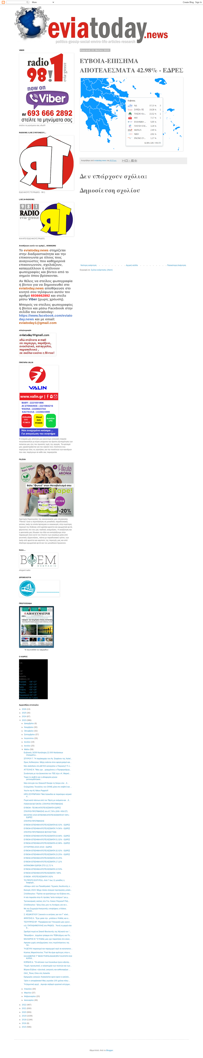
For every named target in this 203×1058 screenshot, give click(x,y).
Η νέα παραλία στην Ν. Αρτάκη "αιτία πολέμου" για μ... (46, 897)
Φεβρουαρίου (30, 996)
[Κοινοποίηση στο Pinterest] (135, 160)
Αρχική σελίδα (132, 265)
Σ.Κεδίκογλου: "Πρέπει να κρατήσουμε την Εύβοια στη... (47, 894)
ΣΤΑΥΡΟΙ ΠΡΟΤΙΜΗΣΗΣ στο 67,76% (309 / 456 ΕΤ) (46, 811)
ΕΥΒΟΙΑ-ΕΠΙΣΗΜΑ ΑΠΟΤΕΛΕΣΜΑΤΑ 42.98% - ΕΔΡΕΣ (47, 843)
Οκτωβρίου (29, 731)
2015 (24, 1027)
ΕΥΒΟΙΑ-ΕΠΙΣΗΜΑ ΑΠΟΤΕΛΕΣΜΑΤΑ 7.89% (42, 873)
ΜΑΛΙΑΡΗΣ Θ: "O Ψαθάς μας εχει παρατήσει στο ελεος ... (48, 939)
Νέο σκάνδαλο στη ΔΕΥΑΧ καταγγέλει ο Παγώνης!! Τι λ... (47, 766)
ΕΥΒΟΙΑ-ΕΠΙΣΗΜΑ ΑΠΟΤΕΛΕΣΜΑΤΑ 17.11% (43, 862)
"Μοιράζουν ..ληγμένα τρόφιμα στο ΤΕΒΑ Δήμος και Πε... (47, 935)
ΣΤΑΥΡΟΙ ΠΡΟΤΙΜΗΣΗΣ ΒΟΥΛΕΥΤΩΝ (40, 832)
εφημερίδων (44, 650)
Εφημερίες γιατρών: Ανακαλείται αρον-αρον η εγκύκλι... (47, 977)
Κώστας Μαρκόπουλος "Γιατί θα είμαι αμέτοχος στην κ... (47, 952)
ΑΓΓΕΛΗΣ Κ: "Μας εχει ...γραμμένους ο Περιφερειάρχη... (47, 770)
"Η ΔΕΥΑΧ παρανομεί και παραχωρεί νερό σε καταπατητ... (48, 949)
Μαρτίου (28, 993)
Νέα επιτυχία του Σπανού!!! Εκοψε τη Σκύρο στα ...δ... (46, 783)
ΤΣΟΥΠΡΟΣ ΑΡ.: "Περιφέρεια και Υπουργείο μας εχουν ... (48, 922)
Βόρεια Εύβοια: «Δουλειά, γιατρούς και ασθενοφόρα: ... (47, 970)
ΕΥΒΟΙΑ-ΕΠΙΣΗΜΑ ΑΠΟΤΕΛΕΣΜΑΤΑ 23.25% (43, 858)
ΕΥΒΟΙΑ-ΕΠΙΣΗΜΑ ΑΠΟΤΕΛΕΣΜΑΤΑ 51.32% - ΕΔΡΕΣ (47, 839)
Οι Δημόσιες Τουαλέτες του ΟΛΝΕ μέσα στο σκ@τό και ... (48, 787)
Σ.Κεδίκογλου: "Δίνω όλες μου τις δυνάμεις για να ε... (46, 905)
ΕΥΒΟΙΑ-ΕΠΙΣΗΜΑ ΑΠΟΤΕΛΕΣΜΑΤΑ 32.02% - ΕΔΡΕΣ (47, 851)
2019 (24, 1016)
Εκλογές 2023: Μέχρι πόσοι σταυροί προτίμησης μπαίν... (48, 890)
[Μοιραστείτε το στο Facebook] (132, 160)
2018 (24, 1020)
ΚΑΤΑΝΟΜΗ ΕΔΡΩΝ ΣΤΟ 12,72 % (38, 865)
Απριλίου (28, 989)
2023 (24, 720)
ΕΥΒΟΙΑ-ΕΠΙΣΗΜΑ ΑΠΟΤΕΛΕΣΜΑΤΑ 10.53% (43, 869)
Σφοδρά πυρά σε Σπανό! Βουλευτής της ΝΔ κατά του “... (47, 931)
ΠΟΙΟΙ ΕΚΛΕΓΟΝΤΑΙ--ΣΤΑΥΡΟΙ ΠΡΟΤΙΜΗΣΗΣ (43, 804)
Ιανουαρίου (29, 1000)
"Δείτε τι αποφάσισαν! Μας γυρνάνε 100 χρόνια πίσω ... (47, 981)
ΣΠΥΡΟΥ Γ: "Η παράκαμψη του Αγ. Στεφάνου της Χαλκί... (48, 759)
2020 (24, 1012)
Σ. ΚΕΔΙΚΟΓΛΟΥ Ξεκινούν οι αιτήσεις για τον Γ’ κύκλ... (46, 914)
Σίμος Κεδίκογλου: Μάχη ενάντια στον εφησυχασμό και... (47, 762)
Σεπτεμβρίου (29, 734)
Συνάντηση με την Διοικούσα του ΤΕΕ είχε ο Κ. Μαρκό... (47, 773)
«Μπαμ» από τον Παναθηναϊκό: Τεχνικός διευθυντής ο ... (48, 886)
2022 (24, 1005)
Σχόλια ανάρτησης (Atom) (102, 270)
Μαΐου (27, 749)
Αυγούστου (29, 738)
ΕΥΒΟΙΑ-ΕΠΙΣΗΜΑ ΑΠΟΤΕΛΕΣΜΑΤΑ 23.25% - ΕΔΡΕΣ (47, 854)
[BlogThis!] (126, 160)
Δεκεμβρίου (29, 723)
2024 (24, 716)
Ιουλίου (27, 742)
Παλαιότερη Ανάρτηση (176, 265)
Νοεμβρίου (29, 727)
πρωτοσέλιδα (32, 650)
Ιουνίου (27, 746)
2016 (24, 1023)
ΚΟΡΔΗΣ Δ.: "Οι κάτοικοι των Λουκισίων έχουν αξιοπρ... (47, 962)
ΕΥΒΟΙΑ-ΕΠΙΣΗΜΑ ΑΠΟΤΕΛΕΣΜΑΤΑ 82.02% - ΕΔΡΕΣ (47, 825)
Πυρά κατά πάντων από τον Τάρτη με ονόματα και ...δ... (47, 800)
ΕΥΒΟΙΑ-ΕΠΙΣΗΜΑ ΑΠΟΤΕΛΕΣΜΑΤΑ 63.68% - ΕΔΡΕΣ (47, 836)
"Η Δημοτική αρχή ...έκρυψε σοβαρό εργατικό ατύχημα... (47, 984)
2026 (24, 709)
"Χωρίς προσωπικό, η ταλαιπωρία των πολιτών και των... (48, 966)
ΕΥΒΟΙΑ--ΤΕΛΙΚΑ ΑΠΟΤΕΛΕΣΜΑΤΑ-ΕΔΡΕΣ (42, 808)
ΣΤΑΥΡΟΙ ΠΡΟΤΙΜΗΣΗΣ (34, 821)
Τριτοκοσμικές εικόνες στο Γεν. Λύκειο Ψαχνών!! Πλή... (46, 901)
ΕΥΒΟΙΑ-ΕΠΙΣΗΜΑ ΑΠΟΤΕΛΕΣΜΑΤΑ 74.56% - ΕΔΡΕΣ (47, 828)
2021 (24, 1008)
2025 (24, 713)
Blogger (109, 1050)
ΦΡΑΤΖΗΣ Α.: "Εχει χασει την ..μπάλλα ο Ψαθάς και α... (47, 918)
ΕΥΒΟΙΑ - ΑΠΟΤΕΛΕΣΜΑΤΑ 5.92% (38, 877)
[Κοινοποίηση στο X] (129, 160)
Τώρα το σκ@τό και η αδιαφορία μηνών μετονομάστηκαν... (40, 778)
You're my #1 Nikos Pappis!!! (36, 791)
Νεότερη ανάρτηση (89, 265)
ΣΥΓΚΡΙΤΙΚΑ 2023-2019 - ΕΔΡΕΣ (38, 847)
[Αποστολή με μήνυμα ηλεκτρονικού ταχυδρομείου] (123, 160)
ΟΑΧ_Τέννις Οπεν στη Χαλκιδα (37, 973)
